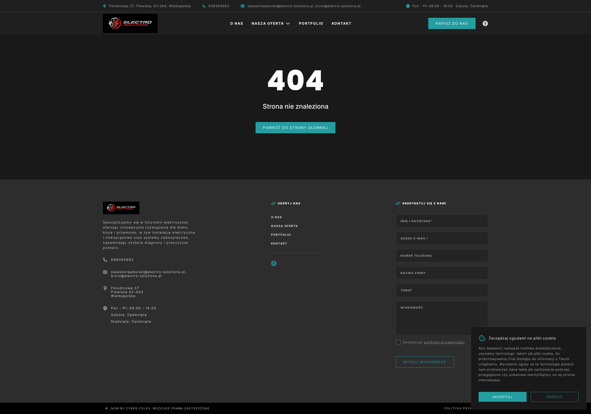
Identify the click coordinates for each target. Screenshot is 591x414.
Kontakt (342, 23)
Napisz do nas (452, 23)
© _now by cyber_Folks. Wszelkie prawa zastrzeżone (156, 408)
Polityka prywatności (466, 408)
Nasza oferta (268, 23)
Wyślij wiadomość (424, 362)
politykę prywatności (444, 342)
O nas (236, 23)
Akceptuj (502, 397)
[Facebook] (485, 23)
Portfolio (311, 23)
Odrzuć (554, 397)
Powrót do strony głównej (295, 127)
